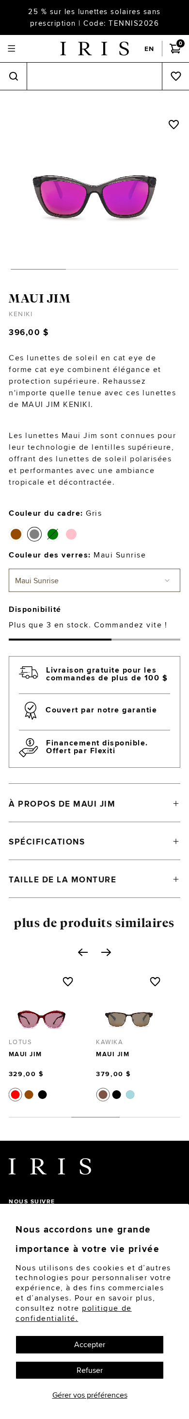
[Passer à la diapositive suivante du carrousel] (106, 952)
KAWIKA (68, 1041)
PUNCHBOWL (165, 1041)
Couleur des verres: (77, 554)
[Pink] (71, 534)
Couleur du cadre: (55, 513)
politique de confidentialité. (74, 1313)
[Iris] (94, 48)
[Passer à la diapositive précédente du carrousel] (82, 952)
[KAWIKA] (88, 1009)
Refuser (90, 1370)
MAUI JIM (40, 298)
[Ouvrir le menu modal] (11, 49)
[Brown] (16, 534)
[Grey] (34, 534)
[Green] (53, 534)
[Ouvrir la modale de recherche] (13, 76)
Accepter (89, 1344)
